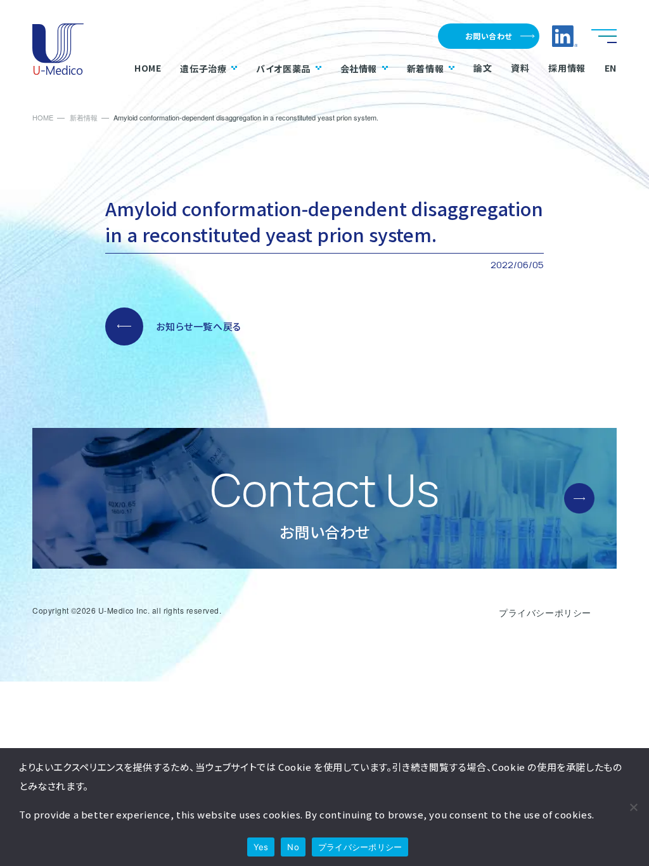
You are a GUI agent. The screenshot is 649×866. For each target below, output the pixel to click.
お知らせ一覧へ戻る (198, 326)
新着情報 (425, 68)
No (293, 847)
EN (611, 67)
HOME (147, 67)
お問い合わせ (488, 35)
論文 (482, 67)
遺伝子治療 (203, 68)
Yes (261, 847)
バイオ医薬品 (283, 68)
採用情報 (566, 67)
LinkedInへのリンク (564, 36)
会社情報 (358, 68)
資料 (520, 67)
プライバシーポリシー (545, 612)
